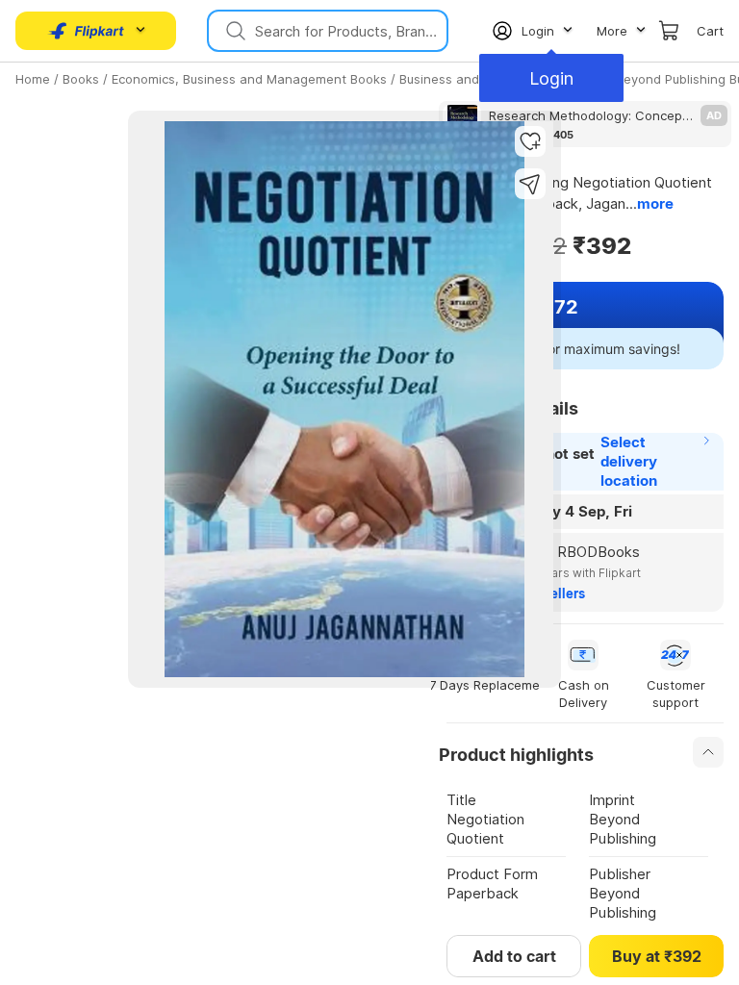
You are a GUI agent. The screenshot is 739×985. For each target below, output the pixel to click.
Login (551, 78)
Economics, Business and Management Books (249, 79)
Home (32, 79)
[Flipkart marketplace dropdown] (86, 30)
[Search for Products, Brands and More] (234, 31)
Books (81, 79)
